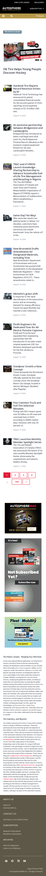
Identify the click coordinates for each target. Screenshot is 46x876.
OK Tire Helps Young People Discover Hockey (22, 71)
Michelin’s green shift (25, 293)
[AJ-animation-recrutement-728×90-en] (23, 26)
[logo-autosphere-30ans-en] (11, 9)
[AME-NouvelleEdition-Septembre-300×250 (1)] (23, 533)
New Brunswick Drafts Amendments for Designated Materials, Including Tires (26, 253)
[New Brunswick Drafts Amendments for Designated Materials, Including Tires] (7, 251)
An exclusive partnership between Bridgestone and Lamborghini (28, 128)
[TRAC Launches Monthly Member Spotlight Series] (7, 441)
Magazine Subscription (12, 831)
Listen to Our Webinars (11, 848)
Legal (29, 869)
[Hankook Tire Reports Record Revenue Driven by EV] (7, 88)
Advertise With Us (9, 808)
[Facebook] (12, 861)
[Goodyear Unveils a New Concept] (7, 369)
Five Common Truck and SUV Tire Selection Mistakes (27, 405)
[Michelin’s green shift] (7, 296)
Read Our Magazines (11, 845)
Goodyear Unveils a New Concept (27, 368)
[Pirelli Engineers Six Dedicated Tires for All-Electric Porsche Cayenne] (7, 326)
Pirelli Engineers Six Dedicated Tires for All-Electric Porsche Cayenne (27, 327)
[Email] (6, 861)
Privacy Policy (37, 869)
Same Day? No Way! (24, 215)
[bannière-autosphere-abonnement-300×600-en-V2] (23, 611)
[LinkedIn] (18, 861)
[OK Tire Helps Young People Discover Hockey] (23, 51)
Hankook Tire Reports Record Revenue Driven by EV (26, 88)
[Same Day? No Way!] (7, 218)
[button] (43, 8)
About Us (6, 805)
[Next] (26, 482)
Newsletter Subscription (12, 834)
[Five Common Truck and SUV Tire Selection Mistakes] (7, 405)
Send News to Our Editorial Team (15, 820)
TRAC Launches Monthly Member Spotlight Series (27, 440)
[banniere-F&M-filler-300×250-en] (23, 647)
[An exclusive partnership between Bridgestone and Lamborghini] (7, 127)
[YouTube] (25, 861)
